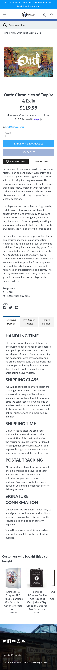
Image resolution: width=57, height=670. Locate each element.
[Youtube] (13, 641)
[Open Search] (4, 25)
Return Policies (46, 321)
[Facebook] (9, 641)
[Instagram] (18, 641)
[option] (28, 62)
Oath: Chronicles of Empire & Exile (26, 33)
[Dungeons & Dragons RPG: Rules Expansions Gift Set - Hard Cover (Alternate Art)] (13, 578)
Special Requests (12, 655)
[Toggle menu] (4, 15)
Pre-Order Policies (29, 321)
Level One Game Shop (14, 127)
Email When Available (28, 143)
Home (5, 33)
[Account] (44, 14)
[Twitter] (4, 641)
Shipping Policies (11, 321)
